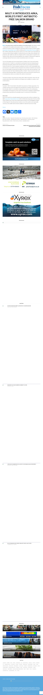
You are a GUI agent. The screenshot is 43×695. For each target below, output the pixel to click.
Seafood (20, 120)
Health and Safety (30, 664)
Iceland (15, 465)
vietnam (18, 670)
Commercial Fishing (12, 544)
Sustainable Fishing (5, 670)
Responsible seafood (6, 120)
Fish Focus (22, 22)
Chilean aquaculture (23, 119)
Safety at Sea (17, 667)
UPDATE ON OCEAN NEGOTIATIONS (8, 125)
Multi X (4, 45)
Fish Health (20, 664)
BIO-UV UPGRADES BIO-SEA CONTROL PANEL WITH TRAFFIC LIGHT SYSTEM (19, 543)
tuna (15, 670)
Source (4, 107)
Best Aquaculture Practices (30, 50)
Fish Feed (17, 664)
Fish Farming (30, 119)
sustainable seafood (26, 120)
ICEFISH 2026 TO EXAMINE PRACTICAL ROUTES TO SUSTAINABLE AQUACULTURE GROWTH (21, 464)
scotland (34, 667)
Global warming (25, 664)
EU (3, 664)
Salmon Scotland (30, 667)
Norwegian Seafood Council (12, 667)
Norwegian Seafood (5, 667)
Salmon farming (16, 120)
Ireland (37, 664)
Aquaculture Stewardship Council (9, 50)
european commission (7, 664)
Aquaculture (21, 10)
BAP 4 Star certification (6, 119)
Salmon (11, 120)
